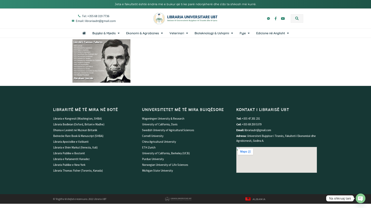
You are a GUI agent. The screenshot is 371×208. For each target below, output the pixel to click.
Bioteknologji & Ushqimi (212, 33)
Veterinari (176, 33)
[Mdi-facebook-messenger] (268, 18)
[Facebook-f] (275, 18)
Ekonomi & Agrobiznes (142, 33)
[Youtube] (283, 18)
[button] (297, 18)
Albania (259, 199)
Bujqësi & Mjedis (104, 33)
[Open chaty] (360, 198)
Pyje (243, 33)
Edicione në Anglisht (270, 33)
